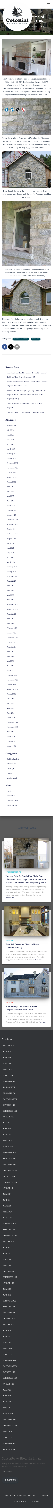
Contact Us (34, 1502)
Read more (38, 960)
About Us (44, 1496)
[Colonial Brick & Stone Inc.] (18, 4)
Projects (35, 339)
